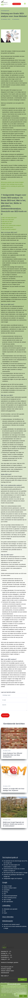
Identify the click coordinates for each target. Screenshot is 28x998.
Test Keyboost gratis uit (10, 857)
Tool (5, 911)
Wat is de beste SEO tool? (9, 217)
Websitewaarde (7, 921)
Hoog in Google (8, 886)
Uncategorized (5, 10)
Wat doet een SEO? (7, 221)
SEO (16, 60)
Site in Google (7, 899)
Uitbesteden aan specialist (10, 909)
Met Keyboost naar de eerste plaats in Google (15, 872)
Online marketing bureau (10, 897)
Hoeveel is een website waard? (12, 924)
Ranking (6, 891)
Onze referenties (7, 917)
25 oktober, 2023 (6, 19)
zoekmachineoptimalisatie (7, 60)
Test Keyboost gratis (16, 3)
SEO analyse (12, 659)
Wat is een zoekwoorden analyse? (11, 225)
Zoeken (22, 979)
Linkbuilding (5, 363)
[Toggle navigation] (25, 4)
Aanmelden (7, 890)
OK (23, 996)
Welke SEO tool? (7, 223)
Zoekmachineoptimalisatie (10, 895)
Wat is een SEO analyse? (9, 229)
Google (4, 882)
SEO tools (9, 554)
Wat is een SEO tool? (8, 219)
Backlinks (21, 145)
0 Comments (15, 19)
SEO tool (13, 232)
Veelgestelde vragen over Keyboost (13, 878)
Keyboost (12, 53)
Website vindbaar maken (10, 888)
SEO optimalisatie (8, 901)
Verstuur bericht (5, 715)
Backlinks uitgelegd (6, 968)
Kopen (5, 913)
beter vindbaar (21, 401)
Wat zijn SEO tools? (7, 227)
